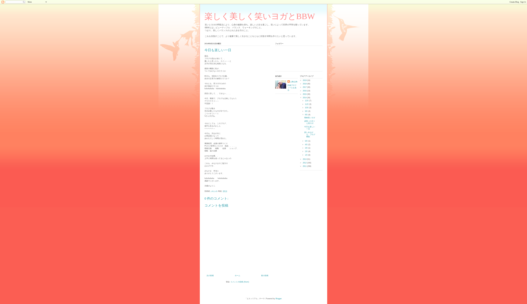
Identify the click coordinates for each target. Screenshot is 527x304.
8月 (306, 115)
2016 (305, 91)
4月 (306, 144)
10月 (307, 108)
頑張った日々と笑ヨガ (309, 122)
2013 (305, 159)
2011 (305, 166)
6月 (306, 141)
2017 (305, 87)
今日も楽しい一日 (309, 128)
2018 (305, 84)
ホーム (237, 276)
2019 (305, 80)
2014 (305, 98)
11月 (307, 104)
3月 (306, 148)
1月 (306, 155)
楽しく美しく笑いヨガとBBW (259, 16)
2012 (305, 163)
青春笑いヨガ (309, 118)
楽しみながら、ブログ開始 (309, 134)
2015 (305, 94)
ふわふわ (293, 82)
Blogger (278, 299)
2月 (306, 151)
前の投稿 (264, 276)
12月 (307, 101)
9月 (306, 111)
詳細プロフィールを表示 (292, 87)
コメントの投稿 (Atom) (240, 282)
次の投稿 (210, 276)
